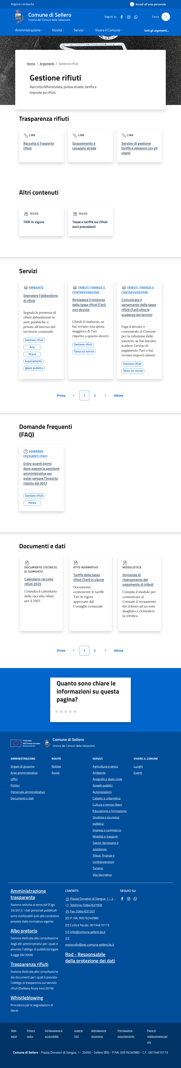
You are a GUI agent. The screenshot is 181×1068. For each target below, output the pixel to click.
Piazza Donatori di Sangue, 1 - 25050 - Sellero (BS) (92, 898)
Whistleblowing (27, 997)
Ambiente (36, 287)
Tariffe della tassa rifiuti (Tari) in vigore (88, 577)
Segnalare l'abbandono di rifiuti (40, 298)
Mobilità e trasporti (105, 836)
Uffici (14, 779)
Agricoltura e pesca (105, 766)
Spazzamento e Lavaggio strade (84, 146)
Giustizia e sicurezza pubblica (106, 820)
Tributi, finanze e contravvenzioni (103, 858)
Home (31, 63)
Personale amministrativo (28, 792)
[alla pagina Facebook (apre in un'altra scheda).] (120, 16)
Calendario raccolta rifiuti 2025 (38, 581)
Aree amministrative (24, 772)
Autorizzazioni (102, 792)
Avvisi (56, 772)
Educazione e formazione (110, 811)
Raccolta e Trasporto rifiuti (38, 146)
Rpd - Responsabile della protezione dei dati (90, 957)
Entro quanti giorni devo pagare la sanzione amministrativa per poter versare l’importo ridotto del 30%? (41, 473)
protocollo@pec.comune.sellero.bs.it (89, 944)
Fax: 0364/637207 (82, 911)
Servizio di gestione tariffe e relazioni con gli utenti (139, 148)
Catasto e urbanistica (107, 798)
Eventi (138, 772)
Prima (62, 396)
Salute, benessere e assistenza (105, 846)
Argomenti (47, 63)
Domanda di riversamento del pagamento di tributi (137, 579)
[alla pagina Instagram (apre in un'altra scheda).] (127, 16)
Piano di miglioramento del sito (157, 1036)
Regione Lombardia (22, 4)
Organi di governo (22, 766)
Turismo (98, 868)
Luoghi (138, 766)
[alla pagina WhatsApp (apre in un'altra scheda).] (134, 16)
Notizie (56, 766)
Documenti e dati (22, 798)
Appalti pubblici (103, 785)
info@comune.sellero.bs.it (87, 932)
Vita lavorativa (102, 874)
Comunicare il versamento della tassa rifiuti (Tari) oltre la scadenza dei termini (138, 307)
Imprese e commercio (107, 830)
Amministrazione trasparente (28, 894)
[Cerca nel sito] (166, 17)
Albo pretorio (24, 930)
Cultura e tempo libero (107, 804)
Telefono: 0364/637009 (85, 905)
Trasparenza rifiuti (29, 964)
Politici (15, 785)
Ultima (119, 396)
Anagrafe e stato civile (107, 779)
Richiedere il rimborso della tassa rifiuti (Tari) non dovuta (89, 304)
